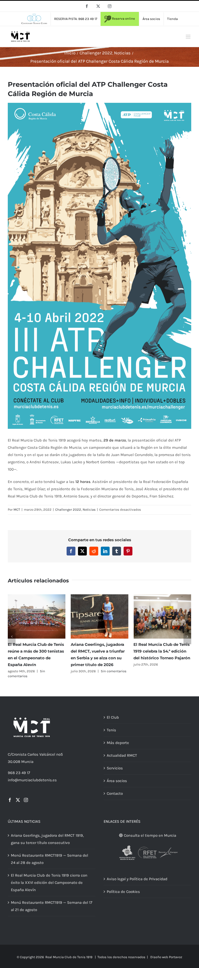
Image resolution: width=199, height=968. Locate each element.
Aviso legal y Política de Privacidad (137, 879)
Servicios (115, 768)
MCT (16, 509)
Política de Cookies (123, 891)
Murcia (27, 761)
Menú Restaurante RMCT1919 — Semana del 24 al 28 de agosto (49, 859)
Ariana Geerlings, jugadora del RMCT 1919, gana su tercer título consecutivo (47, 839)
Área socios (117, 780)
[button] (12, 636)
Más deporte (118, 742)
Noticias (89, 509)
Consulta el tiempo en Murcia (149, 835)
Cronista (19, 754)
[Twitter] (18, 800)
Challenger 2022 (68, 509)
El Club (113, 717)
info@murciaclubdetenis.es (32, 780)
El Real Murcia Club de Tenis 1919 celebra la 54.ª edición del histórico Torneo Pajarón (161, 651)
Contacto (115, 793)
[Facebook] (10, 800)
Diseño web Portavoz (166, 957)
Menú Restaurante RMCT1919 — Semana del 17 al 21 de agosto (51, 906)
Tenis (111, 730)
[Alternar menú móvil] (188, 36)
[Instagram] (26, 800)
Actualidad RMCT (122, 755)
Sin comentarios (113, 671)
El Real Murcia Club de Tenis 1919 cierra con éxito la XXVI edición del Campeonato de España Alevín (49, 882)
